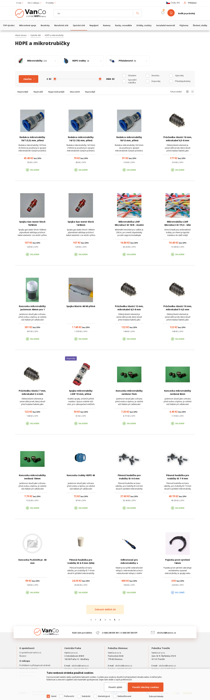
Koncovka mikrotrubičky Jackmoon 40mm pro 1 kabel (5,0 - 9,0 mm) (32, 309)
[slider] (55, 79)
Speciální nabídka (132, 81)
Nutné (53, 696)
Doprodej (156, 81)
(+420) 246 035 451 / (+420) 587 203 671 (119, 632)
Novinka (155, 75)
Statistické (86, 696)
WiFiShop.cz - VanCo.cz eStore (32, 13)
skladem (132, 75)
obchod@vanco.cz (166, 632)
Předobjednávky (183, 81)
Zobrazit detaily (156, 696)
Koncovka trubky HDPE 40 (81, 475)
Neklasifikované (124, 696)
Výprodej (179, 75)
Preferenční (69, 696)
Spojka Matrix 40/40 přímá (80, 306)
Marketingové (104, 696)
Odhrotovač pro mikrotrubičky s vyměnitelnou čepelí (129, 563)
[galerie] (187, 92)
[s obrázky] (192, 92)
